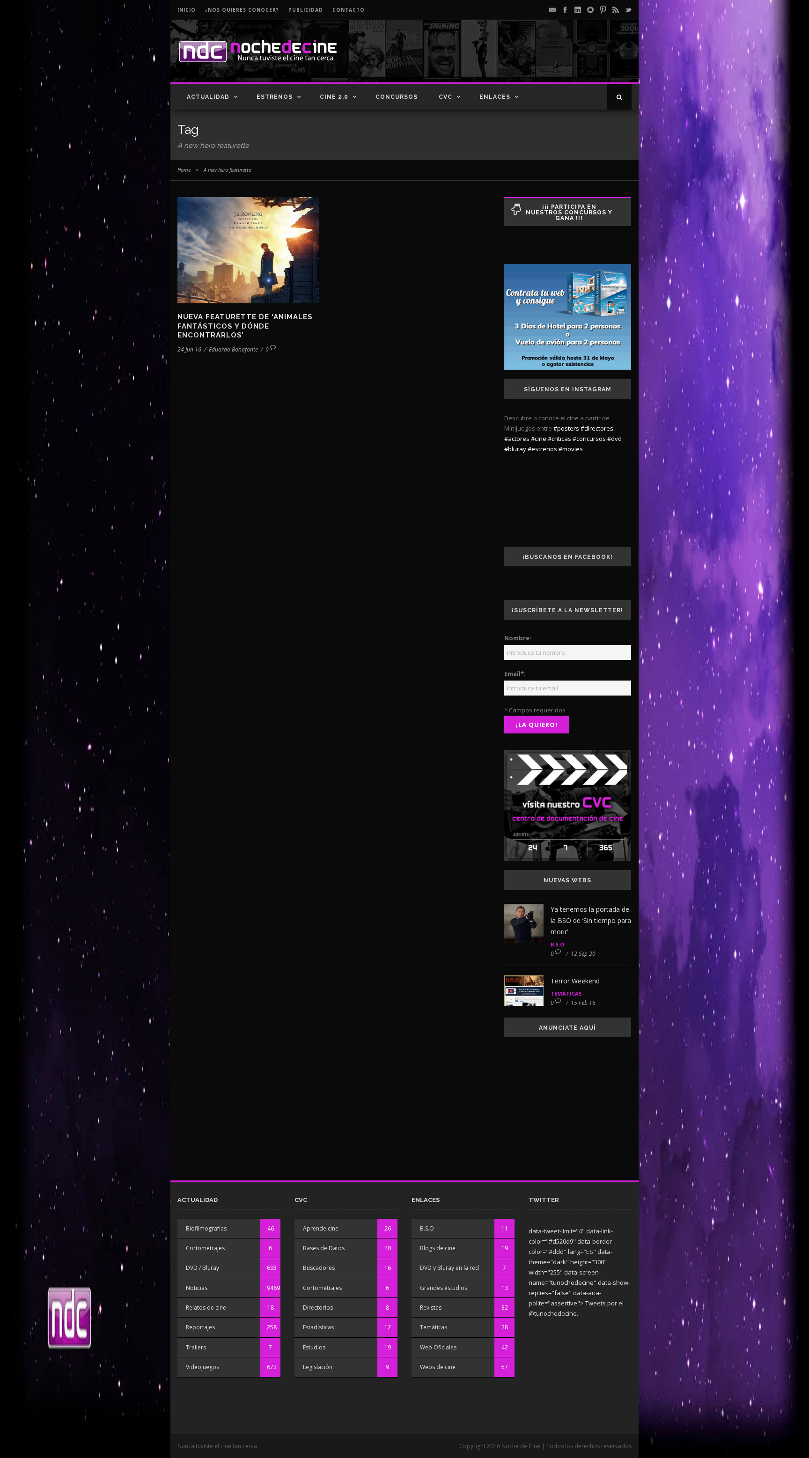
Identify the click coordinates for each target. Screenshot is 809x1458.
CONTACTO (348, 10)
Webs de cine (438, 1367)
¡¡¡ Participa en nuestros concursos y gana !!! (569, 212)
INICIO (186, 10)
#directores (597, 428)
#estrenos (542, 449)
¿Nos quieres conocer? (242, 10)
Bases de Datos (324, 1248)
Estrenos (275, 97)
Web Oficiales (438, 1347)
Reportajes (200, 1327)
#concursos (589, 438)
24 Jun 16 (189, 349)
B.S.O (557, 944)
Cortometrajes (205, 1248)
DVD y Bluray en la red (449, 1268)
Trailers (196, 1347)
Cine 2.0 (334, 97)
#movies (571, 449)
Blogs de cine (438, 1248)
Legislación (317, 1367)
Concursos (396, 97)
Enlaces (494, 97)
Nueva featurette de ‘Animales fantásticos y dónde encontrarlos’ (245, 326)
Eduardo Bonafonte (233, 349)
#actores (517, 438)
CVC (445, 97)
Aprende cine (320, 1228)
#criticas (559, 438)
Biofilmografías (206, 1228)
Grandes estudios (443, 1288)
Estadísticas (318, 1327)
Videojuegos (202, 1367)
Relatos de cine (206, 1307)
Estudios (314, 1347)
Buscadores (319, 1268)
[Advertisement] (522, 59)
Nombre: (517, 638)
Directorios (318, 1307)
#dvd (614, 438)
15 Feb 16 (583, 1003)
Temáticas (566, 993)
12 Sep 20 (583, 954)
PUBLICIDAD (305, 10)
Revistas (430, 1307)
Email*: (515, 673)
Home (184, 169)
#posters (566, 428)
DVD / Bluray (202, 1268)
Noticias (196, 1288)
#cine (538, 438)
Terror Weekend (575, 980)
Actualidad (208, 97)
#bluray (515, 449)
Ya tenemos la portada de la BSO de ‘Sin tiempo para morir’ (591, 920)
